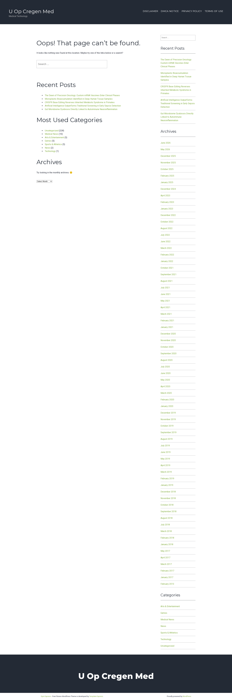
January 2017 (167, 577)
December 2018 (168, 491)
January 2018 (167, 544)
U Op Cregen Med (31, 11)
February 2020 (167, 399)
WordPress (187, 696)
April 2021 (165, 307)
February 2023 (167, 202)
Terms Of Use (214, 11)
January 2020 (167, 406)
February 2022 (167, 254)
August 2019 (167, 439)
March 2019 (166, 472)
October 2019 (167, 426)
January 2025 (167, 182)
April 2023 (165, 195)
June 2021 (166, 294)
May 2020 (165, 380)
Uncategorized (52, 130)
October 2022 (167, 221)
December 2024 (168, 189)
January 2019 (167, 485)
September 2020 (168, 353)
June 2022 (166, 241)
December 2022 (168, 215)
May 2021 (165, 301)
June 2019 (166, 452)
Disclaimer (150, 11)
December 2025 (168, 156)
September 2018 (168, 511)
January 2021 (167, 327)
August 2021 (167, 281)
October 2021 (167, 268)
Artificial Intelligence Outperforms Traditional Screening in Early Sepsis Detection (83, 105)
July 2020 (165, 366)
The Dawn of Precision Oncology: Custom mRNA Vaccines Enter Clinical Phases (82, 95)
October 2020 (167, 347)
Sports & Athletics (53, 144)
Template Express (96, 696)
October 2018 (167, 505)
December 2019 (168, 413)
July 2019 (165, 445)
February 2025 (167, 175)
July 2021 (165, 287)
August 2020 (167, 360)
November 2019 (168, 419)
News (47, 148)
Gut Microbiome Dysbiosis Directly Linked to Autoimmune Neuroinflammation (81, 109)
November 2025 (168, 162)
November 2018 (168, 498)
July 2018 (165, 524)
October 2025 (167, 169)
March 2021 (166, 314)
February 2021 (167, 320)
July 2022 (165, 235)
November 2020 (168, 340)
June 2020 (166, 373)
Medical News (51, 134)
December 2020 (168, 333)
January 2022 (167, 261)
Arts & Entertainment (54, 137)
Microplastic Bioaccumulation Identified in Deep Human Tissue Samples (79, 99)
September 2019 (168, 432)
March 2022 (166, 248)
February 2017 (167, 570)
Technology (50, 151)
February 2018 (167, 538)
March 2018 (166, 531)
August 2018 (167, 518)
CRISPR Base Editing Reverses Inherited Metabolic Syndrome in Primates (80, 102)
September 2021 (168, 274)
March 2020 (166, 393)
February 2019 (167, 478)
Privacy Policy (192, 11)
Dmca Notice (170, 11)
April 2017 (165, 557)
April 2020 (165, 386)
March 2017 (166, 564)
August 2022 (167, 228)
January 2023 (167, 208)
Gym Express (46, 696)
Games (48, 141)
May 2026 (165, 149)
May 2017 (165, 551)
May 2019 (165, 458)
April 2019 (165, 465)
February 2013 (167, 584)
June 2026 (166, 143)
